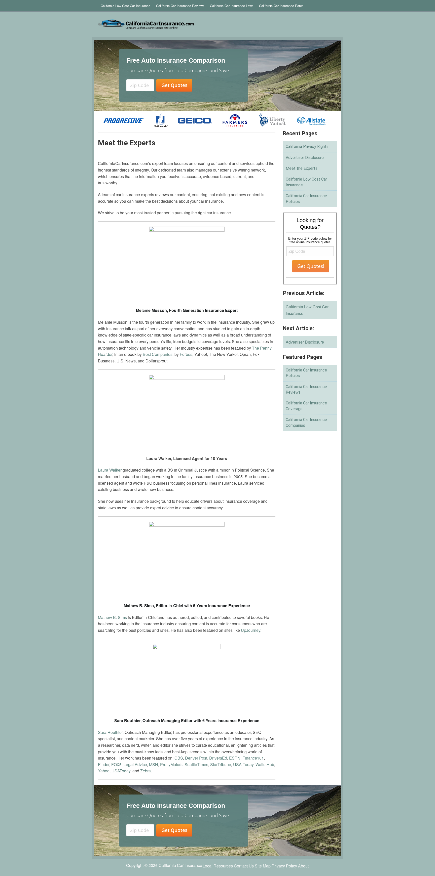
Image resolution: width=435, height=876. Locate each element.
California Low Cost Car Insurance (125, 5)
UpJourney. (251, 630)
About (303, 866)
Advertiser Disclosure (305, 157)
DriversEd (218, 758)
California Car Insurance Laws (231, 5)
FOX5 (116, 764)
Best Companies (157, 354)
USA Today (243, 764)
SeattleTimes (196, 764)
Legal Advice (135, 764)
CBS (178, 758)
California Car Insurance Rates (281, 5)
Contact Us (244, 866)
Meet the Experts (301, 168)
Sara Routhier (110, 732)
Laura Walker (110, 470)
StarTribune (220, 764)
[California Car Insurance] (176, 24)
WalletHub (265, 764)
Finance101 (253, 758)
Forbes (186, 354)
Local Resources (218, 866)
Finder (103, 764)
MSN (153, 764)
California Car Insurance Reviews (180, 5)
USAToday (121, 771)
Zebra (145, 771)
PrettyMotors (171, 764)
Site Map (263, 866)
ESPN (234, 758)
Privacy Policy (284, 866)
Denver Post (196, 758)
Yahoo (104, 771)
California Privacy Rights (307, 146)
